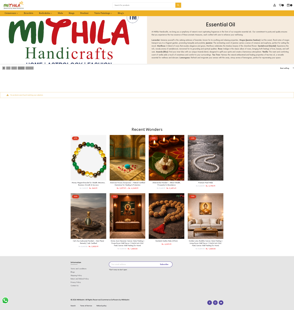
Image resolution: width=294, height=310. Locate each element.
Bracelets (28, 13)
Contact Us (75, 285)
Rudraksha (44, 13)
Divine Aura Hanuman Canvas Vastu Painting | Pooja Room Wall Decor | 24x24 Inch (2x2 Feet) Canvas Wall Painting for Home (127, 243)
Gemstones (10, 13)
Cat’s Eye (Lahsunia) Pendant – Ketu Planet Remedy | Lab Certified (88, 242)
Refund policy (101, 306)
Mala (60, 13)
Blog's (121, 13)
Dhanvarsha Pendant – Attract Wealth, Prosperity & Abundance (167, 183)
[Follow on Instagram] (215, 302)
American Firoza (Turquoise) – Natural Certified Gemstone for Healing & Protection (127, 183)
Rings (71, 13)
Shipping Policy (76, 275)
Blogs (73, 272)
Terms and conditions (78, 268)
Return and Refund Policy (80, 279)
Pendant (84, 13)
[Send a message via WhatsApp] (5, 300)
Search (73, 306)
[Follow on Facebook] (209, 302)
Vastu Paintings (102, 13)
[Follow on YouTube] (221, 302)
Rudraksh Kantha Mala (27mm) (167, 241)
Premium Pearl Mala (205, 182)
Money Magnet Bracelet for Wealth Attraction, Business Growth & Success (88, 183)
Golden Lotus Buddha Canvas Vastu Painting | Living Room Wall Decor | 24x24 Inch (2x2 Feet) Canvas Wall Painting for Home (205, 243)
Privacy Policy (76, 282)
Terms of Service (86, 306)
